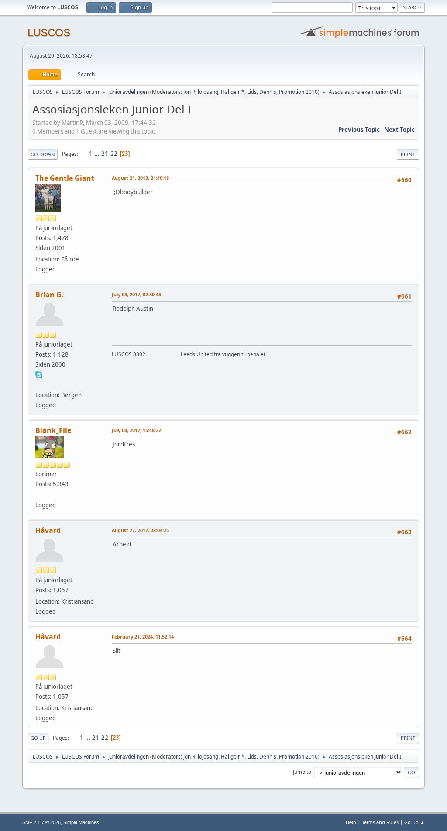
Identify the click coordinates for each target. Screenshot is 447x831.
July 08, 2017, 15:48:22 (136, 430)
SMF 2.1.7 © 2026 (41, 822)
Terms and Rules (380, 822)
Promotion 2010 (298, 92)
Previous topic (359, 130)
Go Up (38, 738)
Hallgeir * (232, 92)
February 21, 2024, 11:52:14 (143, 636)
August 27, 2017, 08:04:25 (140, 530)
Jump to (302, 772)
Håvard (48, 530)
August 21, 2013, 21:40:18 (140, 178)
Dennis (267, 92)
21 (104, 154)
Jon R (189, 92)
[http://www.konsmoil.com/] (38, 494)
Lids (252, 92)
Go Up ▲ (414, 822)
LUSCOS (49, 32)
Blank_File (53, 430)
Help (351, 822)
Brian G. (49, 294)
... (97, 154)
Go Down (43, 154)
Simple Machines (81, 822)
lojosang (208, 92)
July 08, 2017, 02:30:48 (136, 294)
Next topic (399, 130)
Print (408, 154)
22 (113, 154)
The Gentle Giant (64, 178)
